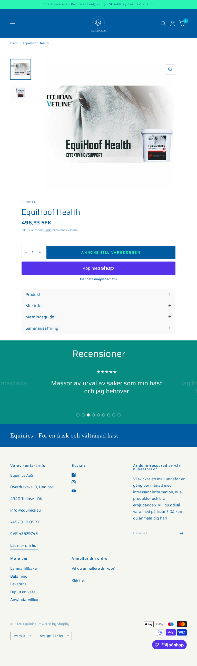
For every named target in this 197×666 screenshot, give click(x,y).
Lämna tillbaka (23, 568)
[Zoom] (170, 69)
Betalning (18, 576)
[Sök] (163, 23)
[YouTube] (76, 491)
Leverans (18, 584)
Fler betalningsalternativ (98, 279)
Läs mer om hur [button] (24, 546)
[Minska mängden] (25, 252)
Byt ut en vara (23, 592)
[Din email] (181, 533)
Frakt (48, 229)
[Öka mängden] (40, 252)
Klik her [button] (78, 580)
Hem (13, 43)
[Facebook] (76, 475)
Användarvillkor (24, 600)
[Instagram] (76, 482)
